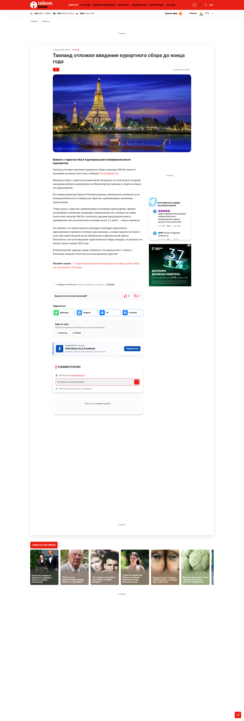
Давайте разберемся (104, 5)
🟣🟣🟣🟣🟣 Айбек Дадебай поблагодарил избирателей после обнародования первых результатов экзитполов (172, 216)
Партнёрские (156, 5)
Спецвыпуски (139, 5)
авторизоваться (77, 375)
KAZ (211, 5)
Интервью (123, 5)
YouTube (170, 5)
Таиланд (62, 333)
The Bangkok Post (109, 173)
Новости (73, 5)
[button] (201, 13)
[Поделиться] (238, 715)
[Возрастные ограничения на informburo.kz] (194, 4)
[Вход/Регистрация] (205, 4)
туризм (77, 333)
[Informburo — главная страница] (42, 4)
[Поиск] (199, 4)
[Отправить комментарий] (136, 382)
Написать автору (182, 70)
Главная (34, 21)
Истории (85, 5)
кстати (76, 50)
